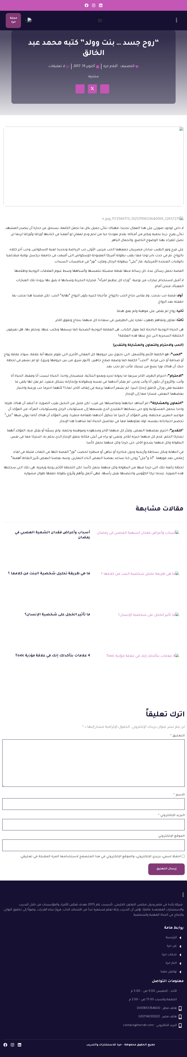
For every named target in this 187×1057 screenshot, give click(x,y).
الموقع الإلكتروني (171, 836)
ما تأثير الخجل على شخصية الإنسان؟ (57, 615)
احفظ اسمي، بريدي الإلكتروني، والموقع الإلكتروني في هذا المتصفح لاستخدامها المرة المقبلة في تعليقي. (100, 856)
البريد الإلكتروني (171, 815)
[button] (100, 20)
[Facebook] (86, 5)
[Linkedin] (101, 5)
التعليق (177, 736)
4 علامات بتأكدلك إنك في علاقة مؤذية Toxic (52, 656)
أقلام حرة (110, 66)
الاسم (179, 795)
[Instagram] (94, 5)
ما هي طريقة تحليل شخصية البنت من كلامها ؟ (49, 574)
